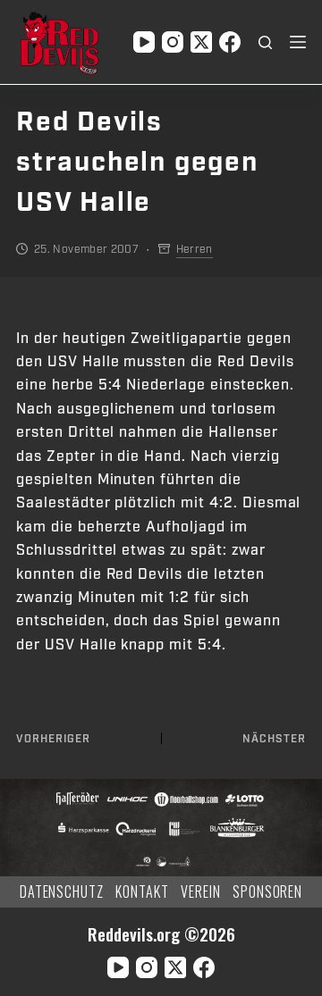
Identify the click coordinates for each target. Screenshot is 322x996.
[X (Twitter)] (201, 42)
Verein (201, 892)
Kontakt (142, 892)
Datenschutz (62, 892)
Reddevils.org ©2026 (161, 934)
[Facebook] (230, 42)
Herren (194, 249)
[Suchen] (265, 42)
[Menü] (298, 42)
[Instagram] (172, 42)
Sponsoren (268, 892)
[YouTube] (144, 42)
